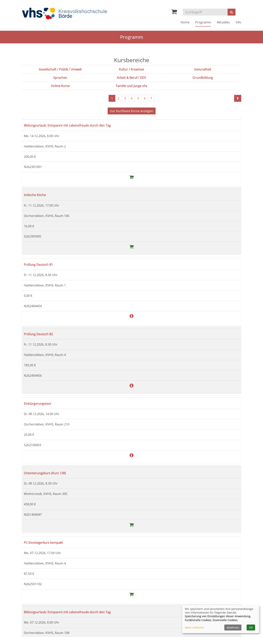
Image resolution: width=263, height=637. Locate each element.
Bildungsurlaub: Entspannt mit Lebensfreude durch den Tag (76, 125)
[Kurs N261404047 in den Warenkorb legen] (131, 524)
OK (251, 627)
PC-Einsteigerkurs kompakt (47, 542)
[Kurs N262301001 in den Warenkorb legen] (131, 177)
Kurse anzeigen (131, 111)
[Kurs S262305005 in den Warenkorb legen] (131, 246)
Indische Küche (37, 194)
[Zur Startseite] (64, 13)
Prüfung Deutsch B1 (41, 264)
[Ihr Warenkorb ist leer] (174, 13)
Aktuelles (223, 22)
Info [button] (238, 22)
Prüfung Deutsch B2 (41, 333)
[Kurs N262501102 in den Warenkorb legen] (131, 594)
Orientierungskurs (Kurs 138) (49, 472)
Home (185, 22)
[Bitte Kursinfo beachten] (132, 316)
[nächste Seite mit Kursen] (237, 98)
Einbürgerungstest (40, 403)
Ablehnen (233, 627)
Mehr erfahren (194, 627)
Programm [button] (203, 22)
